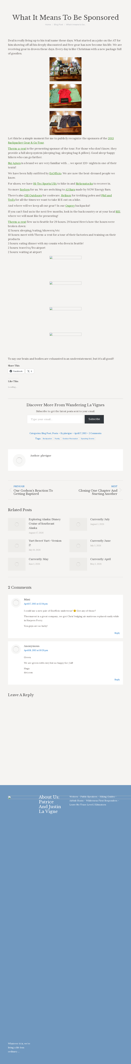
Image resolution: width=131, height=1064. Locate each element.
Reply (117, 633)
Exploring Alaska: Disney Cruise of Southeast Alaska (45, 524)
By (66, 433)
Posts (55, 433)
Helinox (66, 195)
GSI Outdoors (33, 195)
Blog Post (46, 433)
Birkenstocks (84, 183)
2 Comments (95, 433)
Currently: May (38, 559)
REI (118, 211)
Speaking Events (87, 438)
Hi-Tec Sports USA (45, 183)
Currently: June (100, 540)
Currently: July (100, 519)
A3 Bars (70, 189)
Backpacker (47, 438)
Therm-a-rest (17, 148)
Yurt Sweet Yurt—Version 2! (45, 543)
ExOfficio (55, 173)
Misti (27, 599)
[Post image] (17, 524)
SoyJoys (25, 189)
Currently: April (100, 559)
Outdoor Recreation (70, 438)
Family (57, 438)
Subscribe (94, 419)
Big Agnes (14, 163)
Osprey (70, 205)
